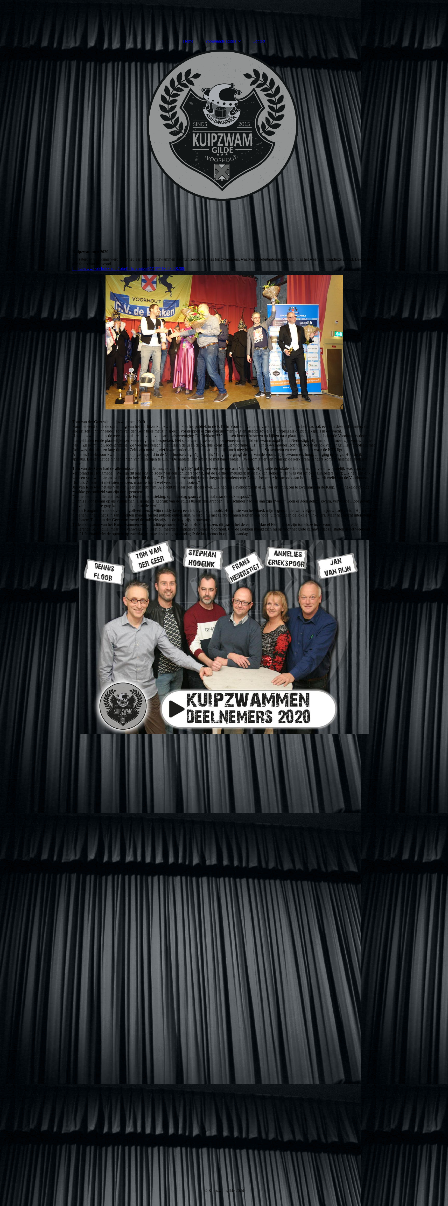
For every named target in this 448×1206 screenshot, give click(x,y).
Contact (259, 41)
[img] (224, 126)
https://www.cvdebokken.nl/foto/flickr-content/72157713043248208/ (128, 268)
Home (188, 41)
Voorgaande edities (220, 41)
